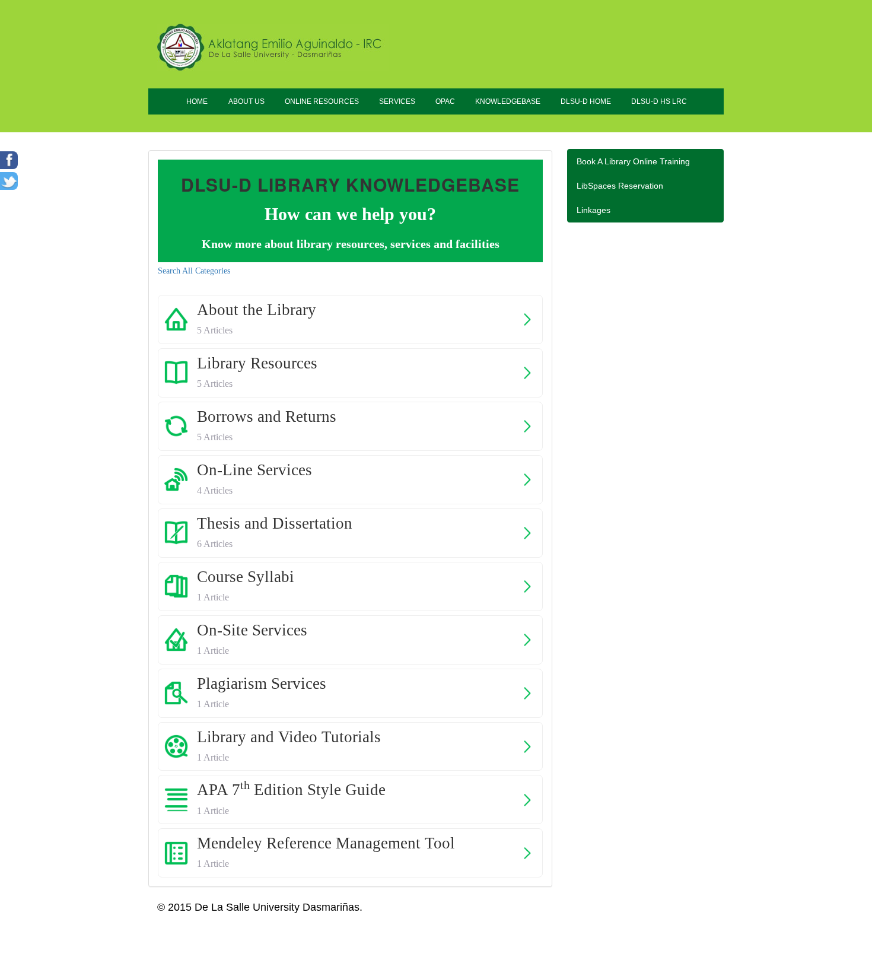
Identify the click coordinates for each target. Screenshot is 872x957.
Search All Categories (194, 270)
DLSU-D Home (586, 101)
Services (397, 101)
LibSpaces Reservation (620, 185)
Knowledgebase (507, 101)
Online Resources (322, 101)
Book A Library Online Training (633, 161)
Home (197, 101)
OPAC (445, 101)
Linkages (593, 210)
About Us (246, 101)
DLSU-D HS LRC (659, 101)
